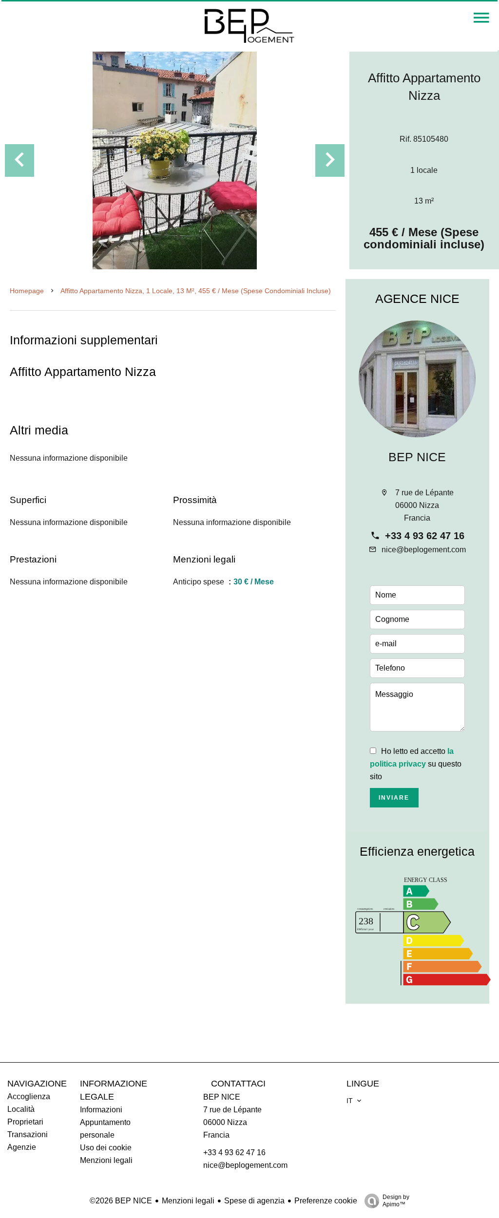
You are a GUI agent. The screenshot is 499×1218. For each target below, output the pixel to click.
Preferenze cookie (325, 1201)
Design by (396, 1201)
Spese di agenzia (254, 1201)
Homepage (27, 291)
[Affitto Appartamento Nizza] (174, 159)
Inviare (394, 797)
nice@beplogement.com (424, 549)
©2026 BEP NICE (121, 1201)
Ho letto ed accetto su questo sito (415, 764)
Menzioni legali (188, 1201)
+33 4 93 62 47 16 (424, 535)
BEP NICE (417, 457)
